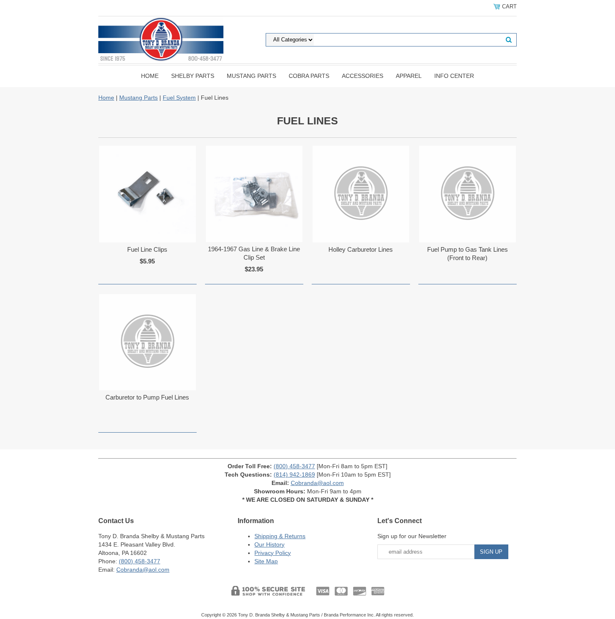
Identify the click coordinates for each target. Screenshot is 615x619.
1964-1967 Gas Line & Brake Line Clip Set (254, 253)
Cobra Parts (309, 75)
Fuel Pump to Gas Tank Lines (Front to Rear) (467, 253)
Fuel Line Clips (147, 249)
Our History (269, 544)
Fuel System (179, 97)
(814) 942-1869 (294, 474)
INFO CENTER (454, 75)
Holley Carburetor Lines (360, 249)
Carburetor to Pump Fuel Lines (147, 397)
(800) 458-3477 (294, 466)
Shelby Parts (192, 75)
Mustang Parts (251, 75)
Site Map (266, 561)
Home (150, 75)
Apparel (409, 75)
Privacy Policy (272, 552)
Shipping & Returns (279, 536)
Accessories (362, 75)
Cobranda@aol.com (317, 483)
